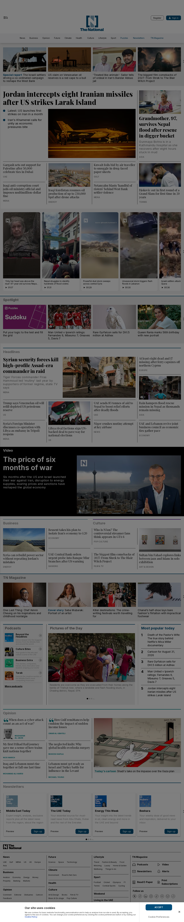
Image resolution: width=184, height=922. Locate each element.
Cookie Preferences (158, 917)
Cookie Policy (31, 917)
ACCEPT (159, 907)
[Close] (179, 912)
